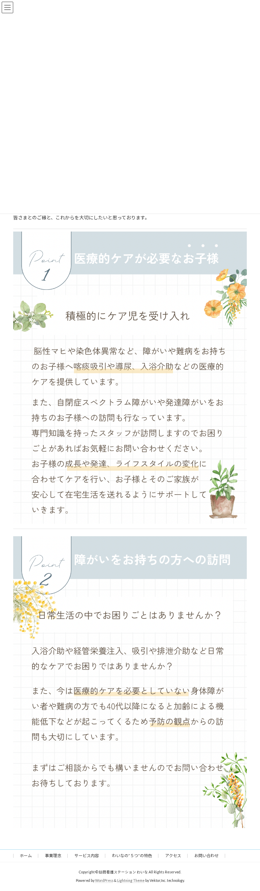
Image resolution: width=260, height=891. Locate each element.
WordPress (104, 880)
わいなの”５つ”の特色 (132, 855)
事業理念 (53, 855)
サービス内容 (86, 855)
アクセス (173, 855)
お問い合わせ (206, 855)
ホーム (26, 855)
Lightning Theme (131, 880)
